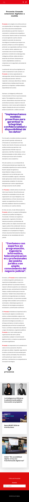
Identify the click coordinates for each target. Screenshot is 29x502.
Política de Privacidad (14, 478)
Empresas (7, 385)
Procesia (4, 24)
